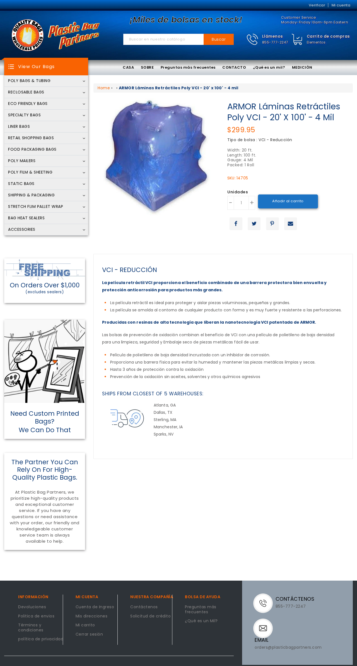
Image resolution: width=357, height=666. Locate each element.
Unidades (237, 192)
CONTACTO (234, 67)
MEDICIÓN (302, 67)
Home (104, 88)
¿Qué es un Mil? (201, 621)
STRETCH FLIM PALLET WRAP (35, 206)
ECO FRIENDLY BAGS (28, 103)
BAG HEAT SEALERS (26, 218)
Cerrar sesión (89, 634)
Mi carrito (85, 625)
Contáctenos (144, 607)
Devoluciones (32, 607)
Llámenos (272, 36)
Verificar (317, 5)
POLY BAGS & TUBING (29, 80)
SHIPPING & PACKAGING (31, 195)
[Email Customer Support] (264, 628)
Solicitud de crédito (150, 616)
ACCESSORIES (21, 229)
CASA (128, 67)
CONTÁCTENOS (295, 598)
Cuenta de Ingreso (95, 607)
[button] (267, 39)
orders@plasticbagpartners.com (288, 647)
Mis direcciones (92, 616)
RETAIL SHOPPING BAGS (31, 138)
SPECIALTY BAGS (24, 115)
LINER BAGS (19, 126)
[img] (297, 39)
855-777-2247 (275, 42)
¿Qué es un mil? (269, 67)
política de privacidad (40, 639)
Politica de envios (36, 616)
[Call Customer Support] (265, 602)
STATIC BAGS (21, 183)
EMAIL (262, 639)
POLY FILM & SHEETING (30, 172)
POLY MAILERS (21, 161)
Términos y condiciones (31, 628)
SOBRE (147, 67)
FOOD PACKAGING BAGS (32, 149)
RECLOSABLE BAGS (26, 92)
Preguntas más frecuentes (188, 67)
